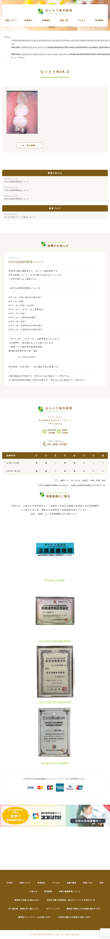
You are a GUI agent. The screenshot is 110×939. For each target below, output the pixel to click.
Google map (57, 424)
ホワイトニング (53, 909)
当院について (11, 20)
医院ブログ (88, 883)
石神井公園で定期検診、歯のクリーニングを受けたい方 (71, 900)
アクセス (81, 20)
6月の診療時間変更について (16, 197)
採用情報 (99, 20)
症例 (101, 883)
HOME (10, 883)
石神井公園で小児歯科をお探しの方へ (74, 917)
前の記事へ (32, 145)
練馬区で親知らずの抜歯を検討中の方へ (84, 909)
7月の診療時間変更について (16, 188)
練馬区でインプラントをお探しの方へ (35, 917)
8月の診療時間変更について (16, 180)
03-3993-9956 (26, 357)
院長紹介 (29, 20)
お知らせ (34, 891)
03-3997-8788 (57, 443)
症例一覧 (64, 20)
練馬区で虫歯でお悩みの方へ (27, 900)
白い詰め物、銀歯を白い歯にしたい (24, 909)
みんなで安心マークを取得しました (20, 215)
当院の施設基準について (69, 891)
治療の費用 (71, 883)
